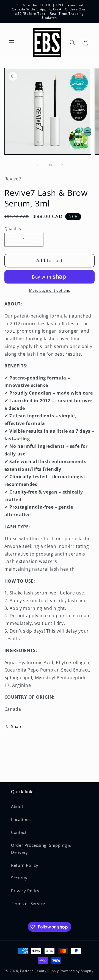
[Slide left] (37, 165)
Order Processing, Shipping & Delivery (41, 848)
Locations (21, 819)
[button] (11, 42)
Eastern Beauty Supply (39, 971)
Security (19, 877)
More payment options (49, 290)
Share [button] (17, 726)
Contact (18, 832)
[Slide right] (62, 165)
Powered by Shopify (76, 971)
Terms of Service (28, 903)
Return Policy (24, 865)
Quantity (12, 228)
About (17, 806)
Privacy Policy (25, 890)
